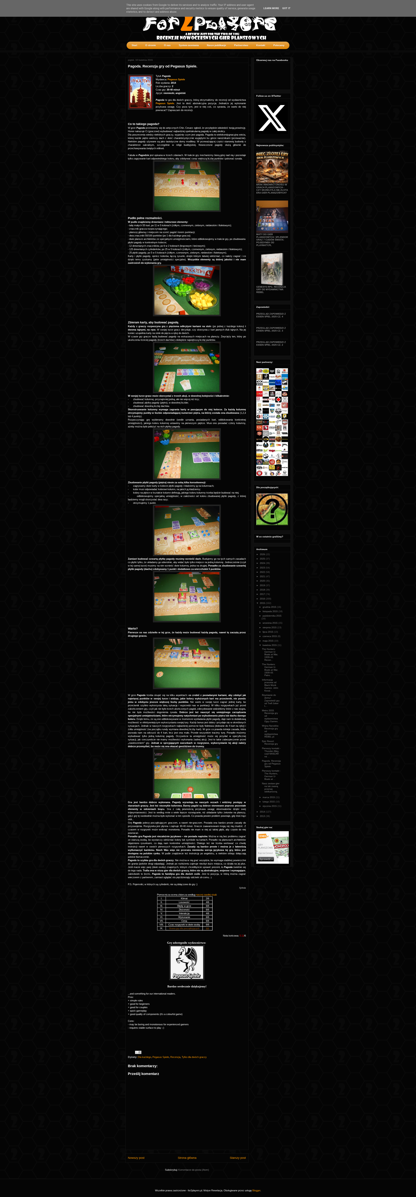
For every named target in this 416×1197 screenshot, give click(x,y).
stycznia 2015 (270, 806)
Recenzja (175, 1057)
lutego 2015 (269, 801)
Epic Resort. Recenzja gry (270, 742)
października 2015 (272, 615)
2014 (263, 811)
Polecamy (278, 45)
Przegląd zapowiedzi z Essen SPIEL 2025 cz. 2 (271, 343)
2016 (263, 598)
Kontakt (260, 45)
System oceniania (189, 45)
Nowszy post (136, 1157)
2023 (263, 567)
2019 (263, 585)
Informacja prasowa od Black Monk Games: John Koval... (270, 685)
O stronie (150, 45)
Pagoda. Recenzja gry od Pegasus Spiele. (271, 764)
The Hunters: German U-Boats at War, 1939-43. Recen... (270, 654)
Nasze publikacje (216, 45)
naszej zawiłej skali (206, 894)
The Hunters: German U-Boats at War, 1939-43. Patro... (270, 670)
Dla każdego (144, 1057)
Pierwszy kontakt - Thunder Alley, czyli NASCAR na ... (271, 752)
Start (134, 45)
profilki (288, 51)
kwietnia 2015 (270, 645)
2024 (263, 563)
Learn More (271, 8)
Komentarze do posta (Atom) (193, 1169)
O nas (167, 45)
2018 (263, 589)
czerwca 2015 (270, 636)
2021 (263, 576)
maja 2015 (268, 640)
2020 (263, 580)
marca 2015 (269, 797)
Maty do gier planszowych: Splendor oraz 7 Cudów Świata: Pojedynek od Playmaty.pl (272, 240)
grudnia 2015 (270, 607)
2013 (263, 816)
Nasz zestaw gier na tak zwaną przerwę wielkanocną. (271, 787)
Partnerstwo (241, 45)
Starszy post (238, 1157)
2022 (263, 572)
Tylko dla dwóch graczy (194, 1057)
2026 (263, 554)
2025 (263, 558)
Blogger (256, 1190)
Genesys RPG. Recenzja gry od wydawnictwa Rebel (271, 290)
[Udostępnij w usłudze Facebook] (139, 1052)
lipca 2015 (268, 632)
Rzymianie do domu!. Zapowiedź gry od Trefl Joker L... (271, 700)
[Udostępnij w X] (136, 1052)
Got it (286, 8)
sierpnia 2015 (270, 627)
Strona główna (187, 1157)
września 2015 (270, 623)
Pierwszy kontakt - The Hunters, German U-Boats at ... (271, 774)
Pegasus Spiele (176, 79)
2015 (263, 603)
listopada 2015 (270, 611)
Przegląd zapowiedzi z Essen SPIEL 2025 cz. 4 (271, 315)
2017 (263, 594)
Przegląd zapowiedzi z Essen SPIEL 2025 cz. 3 (271, 329)
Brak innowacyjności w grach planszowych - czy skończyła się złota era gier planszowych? (272, 188)
